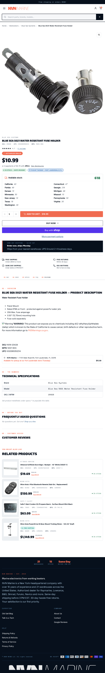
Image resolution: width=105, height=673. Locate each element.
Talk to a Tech (8, 618)
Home (4, 26)
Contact (57, 618)
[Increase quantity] (16, 214)
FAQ (35, 277)
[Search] (99, 17)
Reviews (46, 277)
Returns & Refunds (10, 638)
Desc (16, 277)
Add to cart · (37, 214)
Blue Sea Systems (28, 26)
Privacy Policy (8, 646)
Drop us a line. (30, 421)
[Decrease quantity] (4, 214)
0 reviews (22, 148)
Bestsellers (14, 26)
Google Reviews (60, 622)
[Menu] (4, 8)
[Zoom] (99, 35)
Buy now (51, 223)
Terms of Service (9, 642)
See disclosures (37, 166)
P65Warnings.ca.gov (38, 330)
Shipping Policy (8, 633)
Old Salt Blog (7, 613)
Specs (25, 277)
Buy (6, 277)
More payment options (52, 236)
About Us (58, 613)
